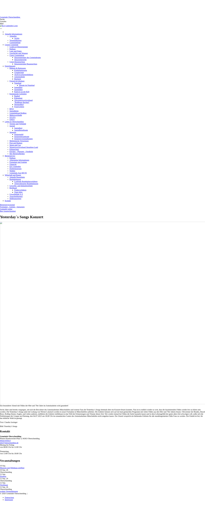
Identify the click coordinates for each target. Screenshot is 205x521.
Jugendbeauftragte (21, 130)
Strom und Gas (15, 145)
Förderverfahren (20, 190)
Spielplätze (18, 87)
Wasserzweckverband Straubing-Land (23, 147)
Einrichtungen (10, 66)
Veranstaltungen (15, 40)
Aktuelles (13, 36)
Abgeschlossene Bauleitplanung (26, 184)
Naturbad (17, 83)
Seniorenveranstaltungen (23, 139)
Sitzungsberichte (20, 60)
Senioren (12, 132)
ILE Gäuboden (15, 167)
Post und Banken (15, 143)
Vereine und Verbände (17, 124)
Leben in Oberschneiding (14, 122)
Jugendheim (14, 111)
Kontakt (8, 201)
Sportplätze (18, 90)
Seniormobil (18, 134)
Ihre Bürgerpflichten (17, 154)
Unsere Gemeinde (11, 45)
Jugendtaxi (18, 128)
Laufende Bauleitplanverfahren (25, 181)
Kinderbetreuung (20, 70)
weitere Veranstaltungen (9, 491)
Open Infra (18, 192)
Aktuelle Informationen (13, 34)
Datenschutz (9, 498)
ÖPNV (12, 119)
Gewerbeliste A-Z (16, 194)
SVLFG (12, 117)
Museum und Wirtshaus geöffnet (12, 468)
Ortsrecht (12, 164)
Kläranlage (18, 98)
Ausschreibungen (16, 196)
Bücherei (17, 79)
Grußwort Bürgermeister (18, 47)
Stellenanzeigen (15, 199)
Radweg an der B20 (21, 92)
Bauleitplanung (15, 179)
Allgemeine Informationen (19, 160)
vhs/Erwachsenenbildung (23, 75)
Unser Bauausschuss (17, 62)
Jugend (12, 126)
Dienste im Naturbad (27, 85)
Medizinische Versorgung (19, 141)
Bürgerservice (10, 156)
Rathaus (12, 49)
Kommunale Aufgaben (18, 94)
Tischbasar (4, 485)
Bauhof (17, 96)
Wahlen (12, 171)
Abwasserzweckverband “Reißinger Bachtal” (23, 101)
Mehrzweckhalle (15, 115)
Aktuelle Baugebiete (17, 177)
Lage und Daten (15, 51)
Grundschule (19, 72)
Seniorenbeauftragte (21, 137)
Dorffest (3, 476)
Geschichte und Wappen (18, 53)
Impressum (9, 500)
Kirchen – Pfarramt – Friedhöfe (21, 152)
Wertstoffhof (19, 105)
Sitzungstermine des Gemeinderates (27, 58)
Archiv (16, 38)
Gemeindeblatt (14, 43)
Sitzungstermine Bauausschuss (25, 64)
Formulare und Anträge (18, 162)
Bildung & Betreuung (17, 68)
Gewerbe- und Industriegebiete (21, 186)
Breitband (13, 188)
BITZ (11, 109)
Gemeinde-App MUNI (18, 173)
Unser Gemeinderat (16, 55)
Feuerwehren (19, 107)
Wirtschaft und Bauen (13, 175)
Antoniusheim (19, 77)
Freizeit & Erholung (16, 81)
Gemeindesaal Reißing (17, 113)
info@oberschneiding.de (9, 443)
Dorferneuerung (15, 169)
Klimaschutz (14, 149)
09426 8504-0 (5, 441)
